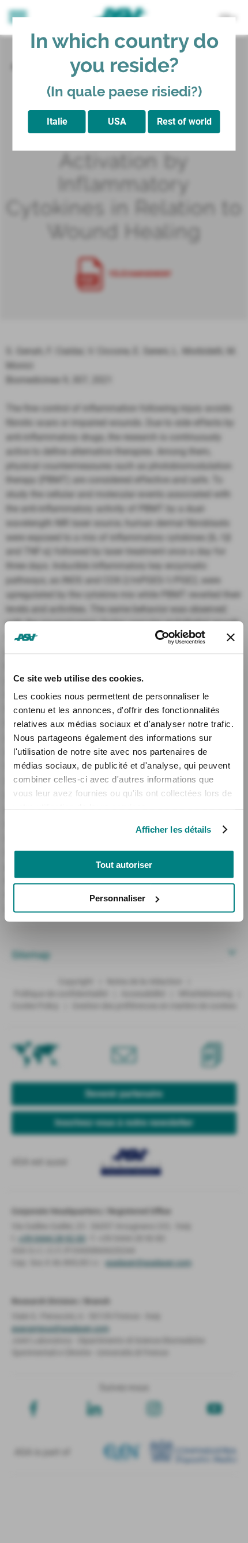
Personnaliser (117, 898)
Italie (57, 121)
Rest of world (184, 121)
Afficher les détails (174, 829)
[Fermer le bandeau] (231, 637)
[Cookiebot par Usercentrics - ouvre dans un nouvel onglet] (156, 637)
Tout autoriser (124, 864)
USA (117, 121)
